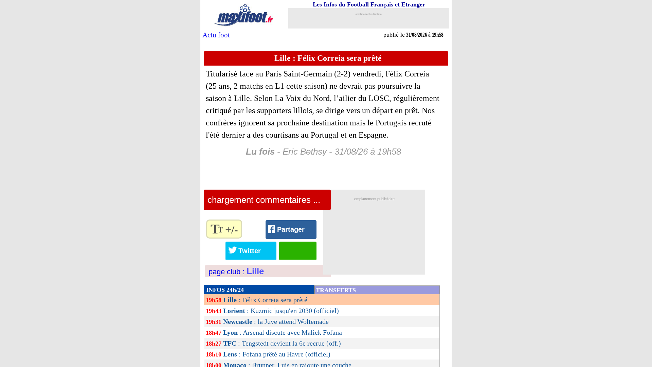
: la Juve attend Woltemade (276, 321)
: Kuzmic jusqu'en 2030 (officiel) (281, 310)
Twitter (249, 251)
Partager (291, 229)
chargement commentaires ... (263, 200)
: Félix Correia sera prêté (265, 299)
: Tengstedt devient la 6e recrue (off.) (282, 343)
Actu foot (216, 35)
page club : (236, 271)
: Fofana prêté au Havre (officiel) (276, 354)
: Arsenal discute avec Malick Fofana (282, 332)
